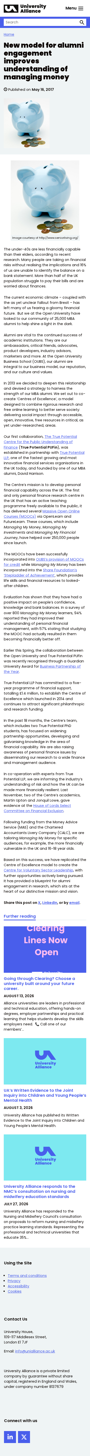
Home (9, 34)
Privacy (14, 1280)
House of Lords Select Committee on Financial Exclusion (37, 808)
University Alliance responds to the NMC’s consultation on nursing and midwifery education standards (39, 1191)
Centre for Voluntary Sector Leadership (38, 870)
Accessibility (18, 1286)
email (74, 902)
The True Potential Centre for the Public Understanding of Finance (40, 442)
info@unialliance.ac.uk (35, 1351)
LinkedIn (49, 902)
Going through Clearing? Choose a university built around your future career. (39, 983)
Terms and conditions (27, 1275)
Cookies (15, 1291)
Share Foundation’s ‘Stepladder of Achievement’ (40, 573)
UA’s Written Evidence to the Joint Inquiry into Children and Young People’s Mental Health (45, 1095)
